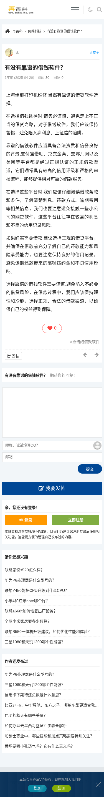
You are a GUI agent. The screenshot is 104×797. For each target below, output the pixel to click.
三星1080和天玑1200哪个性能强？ (35, 642)
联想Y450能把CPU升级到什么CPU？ (37, 590)
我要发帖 (55, 488)
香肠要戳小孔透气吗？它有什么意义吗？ (40, 746)
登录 (28, 520)
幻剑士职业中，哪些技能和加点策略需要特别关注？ (49, 736)
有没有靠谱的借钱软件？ (65, 31)
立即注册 (75, 520)
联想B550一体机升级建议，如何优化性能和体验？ (48, 631)
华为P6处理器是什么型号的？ (30, 580)
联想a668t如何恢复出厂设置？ (31, 611)
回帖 (15, 356)
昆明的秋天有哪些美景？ (26, 715)
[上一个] (85, 355)
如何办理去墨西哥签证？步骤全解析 (36, 725)
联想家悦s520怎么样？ (24, 570)
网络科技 (34, 31)
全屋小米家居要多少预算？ (28, 621)
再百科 (17, 31)
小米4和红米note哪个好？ (27, 601)
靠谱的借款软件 (86, 342)
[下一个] (97, 355)
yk (17, 52)
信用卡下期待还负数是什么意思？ (34, 695)
